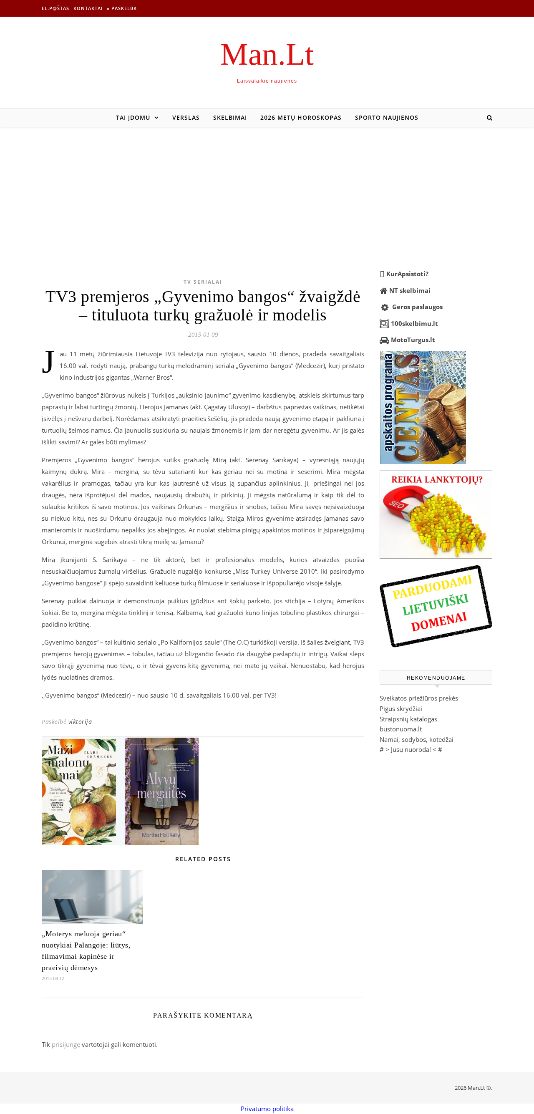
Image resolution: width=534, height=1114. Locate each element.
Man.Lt (267, 54)
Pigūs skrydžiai (401, 708)
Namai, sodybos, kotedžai (416, 739)
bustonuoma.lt (401, 729)
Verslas (186, 117)
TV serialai (203, 281)
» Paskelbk (122, 8)
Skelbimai (230, 117)
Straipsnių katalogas (408, 719)
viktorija (80, 722)
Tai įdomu (133, 117)
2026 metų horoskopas (301, 117)
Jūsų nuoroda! (411, 749)
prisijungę (66, 1044)
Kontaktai (88, 8)
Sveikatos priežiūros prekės (419, 698)
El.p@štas (55, 8)
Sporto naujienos (386, 117)
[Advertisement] (267, 189)
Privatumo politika (267, 1108)
